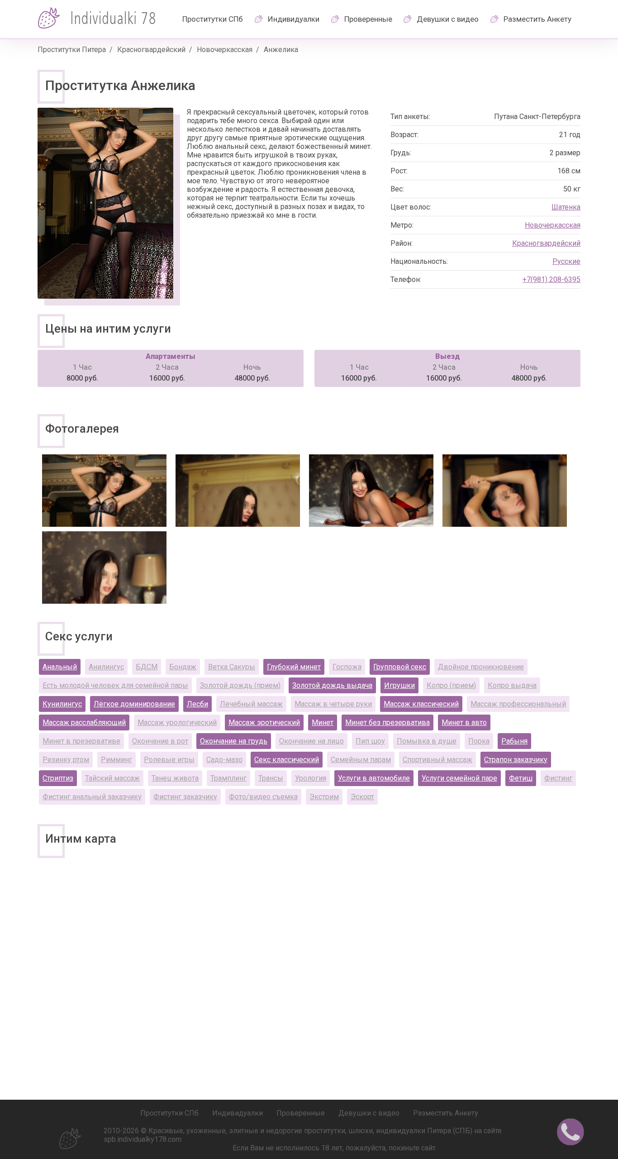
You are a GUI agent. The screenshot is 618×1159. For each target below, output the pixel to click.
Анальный (60, 667)
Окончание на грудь (233, 741)
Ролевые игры (169, 759)
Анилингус (106, 667)
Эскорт (362, 796)
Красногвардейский (151, 49)
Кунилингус (62, 704)
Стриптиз (58, 778)
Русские (566, 261)
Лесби (197, 704)
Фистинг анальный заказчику (92, 796)
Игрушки (399, 685)
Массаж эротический (264, 722)
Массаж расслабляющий (84, 722)
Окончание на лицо (311, 741)
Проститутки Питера (72, 49)
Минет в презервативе (81, 741)
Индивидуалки (293, 19)
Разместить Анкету (537, 19)
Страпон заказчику (515, 759)
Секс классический (286, 759)
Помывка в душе (426, 741)
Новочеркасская (224, 49)
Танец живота (175, 778)
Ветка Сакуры (231, 667)
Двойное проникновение (481, 667)
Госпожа (347, 667)
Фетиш (520, 778)
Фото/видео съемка (263, 796)
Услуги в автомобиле (374, 778)
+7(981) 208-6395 (551, 279)
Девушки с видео (448, 19)
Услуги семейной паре (459, 778)
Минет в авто (464, 722)
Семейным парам (361, 759)
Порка (479, 741)
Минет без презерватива (387, 722)
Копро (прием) (451, 685)
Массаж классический (421, 704)
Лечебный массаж (251, 704)
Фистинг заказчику (185, 796)
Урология (310, 778)
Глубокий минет (294, 667)
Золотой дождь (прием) (240, 685)
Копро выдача (512, 685)
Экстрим (324, 796)
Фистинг (558, 778)
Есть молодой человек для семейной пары (115, 685)
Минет (322, 722)
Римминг (116, 759)
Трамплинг (228, 778)
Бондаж (182, 667)
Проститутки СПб (212, 19)
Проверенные (368, 19)
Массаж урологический (177, 722)
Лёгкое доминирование (134, 704)
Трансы (270, 778)
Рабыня (514, 741)
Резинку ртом (66, 759)
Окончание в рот (160, 741)
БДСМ (146, 667)
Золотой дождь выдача (332, 685)
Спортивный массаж (437, 759)
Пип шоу (370, 741)
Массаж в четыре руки (333, 704)
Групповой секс (399, 667)
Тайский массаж (112, 778)
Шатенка (565, 207)
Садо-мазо (224, 759)
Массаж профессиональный (518, 704)
